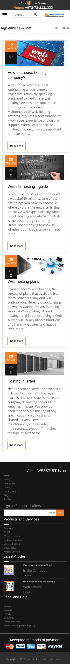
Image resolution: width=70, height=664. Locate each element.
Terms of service (12, 621)
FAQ (6, 495)
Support (8, 610)
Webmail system (12, 551)
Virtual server (10, 547)
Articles (65, 27)
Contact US (9, 483)
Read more (16, 145)
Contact (8, 606)
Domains (8, 528)
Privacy (7, 614)
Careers (8, 487)
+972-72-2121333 (39, 7)
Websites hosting (12, 536)
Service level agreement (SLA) (19, 625)
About (7, 479)
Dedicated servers (13, 540)
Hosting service (11, 491)
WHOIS (7, 532)
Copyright (9, 617)
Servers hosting (12, 544)
